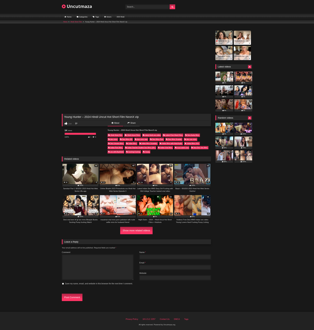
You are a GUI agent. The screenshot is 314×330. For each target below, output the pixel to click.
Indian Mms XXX (193, 143)
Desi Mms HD (127, 139)
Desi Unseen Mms (116, 143)
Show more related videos (136, 230)
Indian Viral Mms (166, 148)
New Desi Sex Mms (200, 148)
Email (142, 263)
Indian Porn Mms (116, 148)
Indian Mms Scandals (149, 143)
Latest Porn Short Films (174, 135)
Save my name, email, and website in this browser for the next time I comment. (99, 284)
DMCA (177, 319)
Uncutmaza (79, 6)
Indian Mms (132, 143)
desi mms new (142, 139)
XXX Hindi (120, 17)
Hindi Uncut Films (133, 135)
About (116, 123)
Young (147, 152)
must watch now (183, 148)
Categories (83, 17)
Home (69, 17)
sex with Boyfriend (116, 152)
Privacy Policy (132, 319)
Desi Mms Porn (157, 139)
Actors (108, 17)
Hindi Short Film (76, 22)
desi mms (113, 139)
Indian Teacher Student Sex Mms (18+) (141, 148)
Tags (97, 17)
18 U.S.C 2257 (149, 319)
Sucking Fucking (134, 152)
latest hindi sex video (152, 135)
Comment (66, 252)
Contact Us (165, 319)
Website (142, 273)
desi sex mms (191, 139)
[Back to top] (306, 322)
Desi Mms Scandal (175, 139)
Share (133, 123)
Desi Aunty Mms (193, 135)
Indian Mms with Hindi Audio (172, 143)
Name (142, 252)
